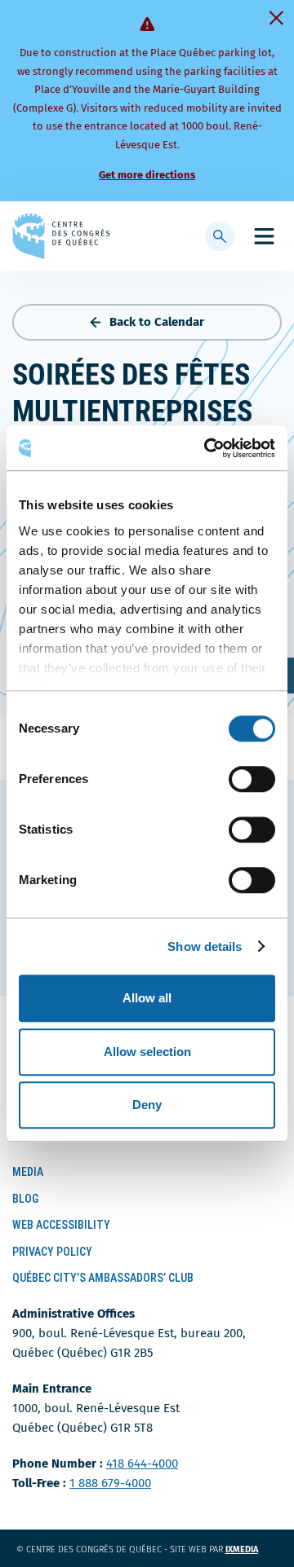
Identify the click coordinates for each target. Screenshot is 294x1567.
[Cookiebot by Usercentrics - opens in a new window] (207, 448)
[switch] (252, 779)
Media (27, 1171)
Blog (25, 1198)
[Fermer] (276, 18)
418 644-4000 (142, 1463)
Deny (147, 1104)
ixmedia (251, 1549)
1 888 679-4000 (110, 1483)
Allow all (147, 998)
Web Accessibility (61, 1224)
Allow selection (147, 1052)
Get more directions (147, 175)
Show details (204, 946)
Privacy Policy (52, 1251)
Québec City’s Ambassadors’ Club (103, 1277)
